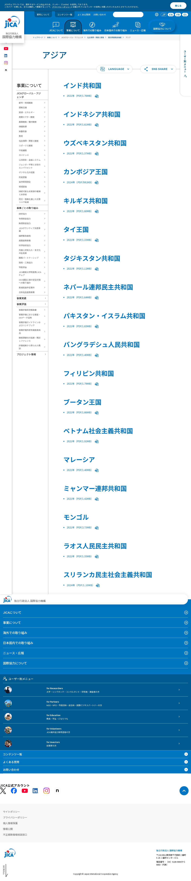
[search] (128, 14)
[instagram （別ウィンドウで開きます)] (46, 791)
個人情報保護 (10, 823)
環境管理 (23, 186)
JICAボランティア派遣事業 (29, 230)
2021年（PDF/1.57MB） (80, 153)
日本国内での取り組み (18, 643)
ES (185, 14)
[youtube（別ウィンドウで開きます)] (6, 48)
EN (171, 14)
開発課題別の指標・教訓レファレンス (29, 339)
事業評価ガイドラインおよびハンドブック (29, 324)
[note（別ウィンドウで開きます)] (6, 70)
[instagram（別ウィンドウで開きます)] (6, 63)
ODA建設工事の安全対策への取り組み (30, 281)
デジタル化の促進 (27, 172)
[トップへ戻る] (184, 790)
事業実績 (21, 298)
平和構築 (23, 150)
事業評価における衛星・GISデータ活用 (29, 316)
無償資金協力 (25, 223)
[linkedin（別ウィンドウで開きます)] (6, 55)
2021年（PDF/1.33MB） (80, 240)
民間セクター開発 (26, 117)
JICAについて (12, 612)
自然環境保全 (25, 181)
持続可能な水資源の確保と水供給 (29, 193)
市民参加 (23, 267)
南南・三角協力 (26, 262)
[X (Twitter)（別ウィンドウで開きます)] (3, 791)
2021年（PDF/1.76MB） (80, 96)
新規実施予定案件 (27, 287)
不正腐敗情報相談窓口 (15, 834)
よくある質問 (84, 14)
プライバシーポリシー (61, 6)
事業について (12, 622)
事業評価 (21, 304)
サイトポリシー (11, 811)
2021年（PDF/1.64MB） (80, 297)
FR (178, 14)
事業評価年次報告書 (28, 309)
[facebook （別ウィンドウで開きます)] (14, 791)
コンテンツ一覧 (64, 14)
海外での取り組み (15, 632)
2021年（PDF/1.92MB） (80, 441)
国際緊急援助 (25, 235)
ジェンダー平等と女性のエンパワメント (29, 166)
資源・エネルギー (27, 112)
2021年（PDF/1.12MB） (80, 268)
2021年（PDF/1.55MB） (80, 556)
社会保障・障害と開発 (29, 140)
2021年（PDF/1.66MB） (80, 412)
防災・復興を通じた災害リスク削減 (29, 201)
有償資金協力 (25, 218)
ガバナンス (24, 155)
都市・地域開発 (26, 102)
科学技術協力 (25, 245)
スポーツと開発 (26, 145)
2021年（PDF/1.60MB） (80, 211)
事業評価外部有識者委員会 (29, 331)
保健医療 (23, 126)
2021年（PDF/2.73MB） (80, 527)
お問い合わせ (99, 14)
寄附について (43, 14)
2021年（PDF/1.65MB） (80, 326)
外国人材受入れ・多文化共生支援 (29, 251)
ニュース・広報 (13, 653)
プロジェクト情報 (26, 354)
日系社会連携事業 (27, 292)
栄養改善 (23, 131)
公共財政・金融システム (29, 159)
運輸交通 (23, 107)
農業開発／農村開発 (28, 121)
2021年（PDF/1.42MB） (80, 498)
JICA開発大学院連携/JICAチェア (30, 274)
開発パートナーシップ (29, 257)
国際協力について (15, 663)
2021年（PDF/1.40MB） (80, 355)
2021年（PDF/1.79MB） (80, 383)
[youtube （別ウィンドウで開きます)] (25, 791)
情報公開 (8, 829)
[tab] (157, 14)
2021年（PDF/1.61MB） (80, 124)
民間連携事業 (25, 240)
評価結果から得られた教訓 (29, 347)
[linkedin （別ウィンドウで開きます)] (36, 790)
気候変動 (23, 177)
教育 (21, 136)
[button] (114, 69)
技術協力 (23, 213)
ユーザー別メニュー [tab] (20, 679)
